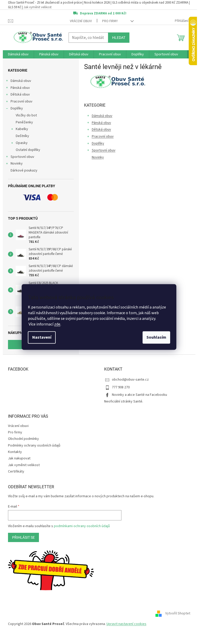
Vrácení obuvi (81, 21)
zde (57, 324)
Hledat (118, 38)
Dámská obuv (21, 80)
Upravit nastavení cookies (126, 624)
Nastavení (41, 337)
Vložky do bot (26, 115)
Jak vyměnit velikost (37, 7)
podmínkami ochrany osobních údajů (82, 526)
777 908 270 (121, 387)
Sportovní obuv (22, 156)
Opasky (22, 142)
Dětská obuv (20, 94)
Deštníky (22, 136)
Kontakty (15, 452)
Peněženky (24, 122)
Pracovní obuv (21, 101)
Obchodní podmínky (23, 438)
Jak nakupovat (19, 458)
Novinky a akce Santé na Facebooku (139, 394)
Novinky (17, 163)
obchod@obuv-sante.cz (130, 379)
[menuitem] (18, 54)
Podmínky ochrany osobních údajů (34, 445)
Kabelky (22, 129)
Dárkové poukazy (24, 170)
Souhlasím (156, 337)
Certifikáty (16, 471)
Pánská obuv (20, 87)
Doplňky (17, 108)
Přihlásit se (23, 537)
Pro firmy (110, 21)
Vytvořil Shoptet (177, 613)
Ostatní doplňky (28, 149)
